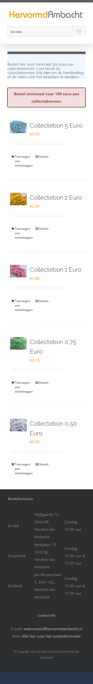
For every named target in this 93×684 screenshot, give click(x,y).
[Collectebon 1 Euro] (18, 271)
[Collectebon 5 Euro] (18, 127)
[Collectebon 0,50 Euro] (18, 425)
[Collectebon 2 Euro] (18, 199)
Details (44, 156)
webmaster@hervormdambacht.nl (53, 628)
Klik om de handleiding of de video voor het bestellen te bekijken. (45, 75)
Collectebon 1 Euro (55, 269)
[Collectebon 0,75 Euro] (18, 343)
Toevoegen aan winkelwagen (23, 161)
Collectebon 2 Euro (56, 197)
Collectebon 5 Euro (56, 125)
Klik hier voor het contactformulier (51, 636)
